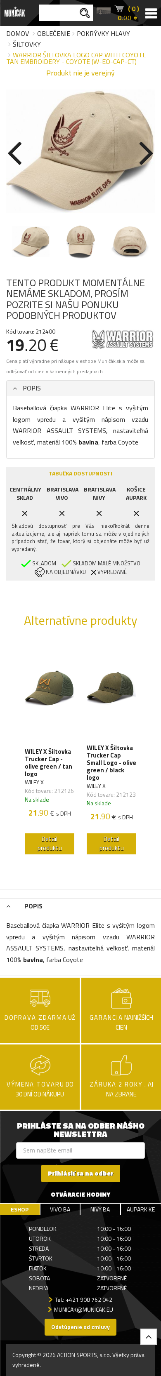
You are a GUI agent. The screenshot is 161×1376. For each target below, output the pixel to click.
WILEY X (34, 782)
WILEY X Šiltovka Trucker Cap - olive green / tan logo (48, 763)
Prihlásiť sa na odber (81, 1173)
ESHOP (19, 1209)
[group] (49, 749)
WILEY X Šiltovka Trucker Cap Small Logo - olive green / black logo (111, 762)
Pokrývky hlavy (103, 33)
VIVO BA (60, 1209)
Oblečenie (53, 33)
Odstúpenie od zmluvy (80, 1326)
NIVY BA (100, 1209)
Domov (17, 33)
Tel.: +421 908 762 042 (83, 1299)
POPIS (31, 388)
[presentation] (14, 151)
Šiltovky (27, 44)
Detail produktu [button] (50, 843)
